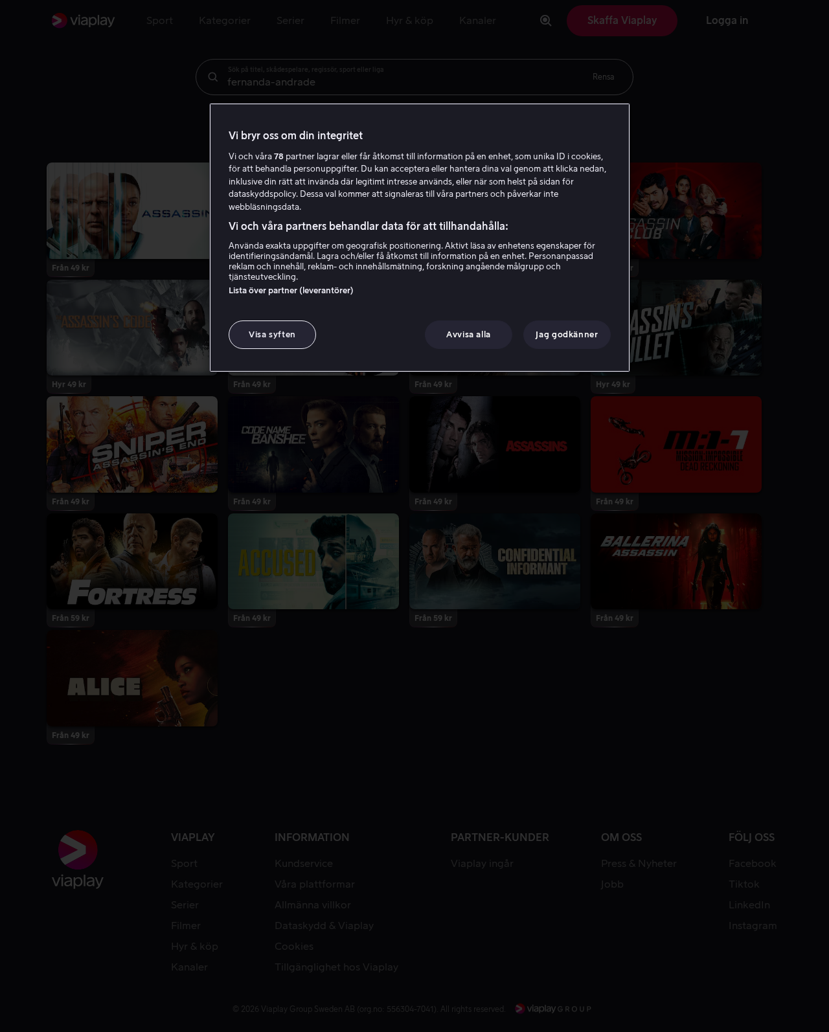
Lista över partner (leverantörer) (291, 290)
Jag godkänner (567, 334)
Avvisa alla (468, 334)
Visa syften (272, 334)
